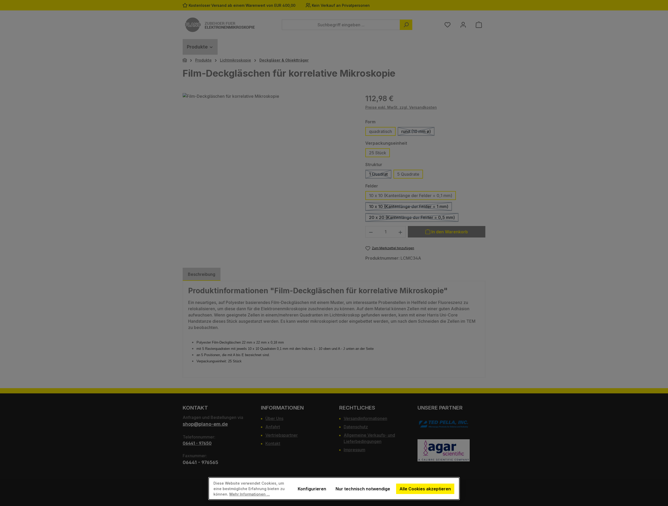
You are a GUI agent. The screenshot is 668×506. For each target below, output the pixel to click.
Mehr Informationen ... (249, 494)
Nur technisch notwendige (363, 488)
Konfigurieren (312, 488)
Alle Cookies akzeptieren (425, 488)
